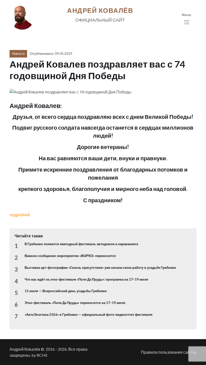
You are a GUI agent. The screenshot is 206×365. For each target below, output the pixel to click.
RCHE (42, 355)
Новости (18, 53)
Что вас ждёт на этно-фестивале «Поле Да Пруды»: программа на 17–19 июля (86, 279)
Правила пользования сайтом (168, 352)
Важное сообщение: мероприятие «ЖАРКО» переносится (70, 256)
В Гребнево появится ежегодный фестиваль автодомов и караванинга (81, 244)
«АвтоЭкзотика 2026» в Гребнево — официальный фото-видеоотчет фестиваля (88, 314)
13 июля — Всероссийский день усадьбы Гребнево (66, 291)
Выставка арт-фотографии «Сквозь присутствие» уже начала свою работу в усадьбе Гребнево (100, 268)
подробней (20, 214)
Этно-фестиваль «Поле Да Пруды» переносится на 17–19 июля (75, 303)
